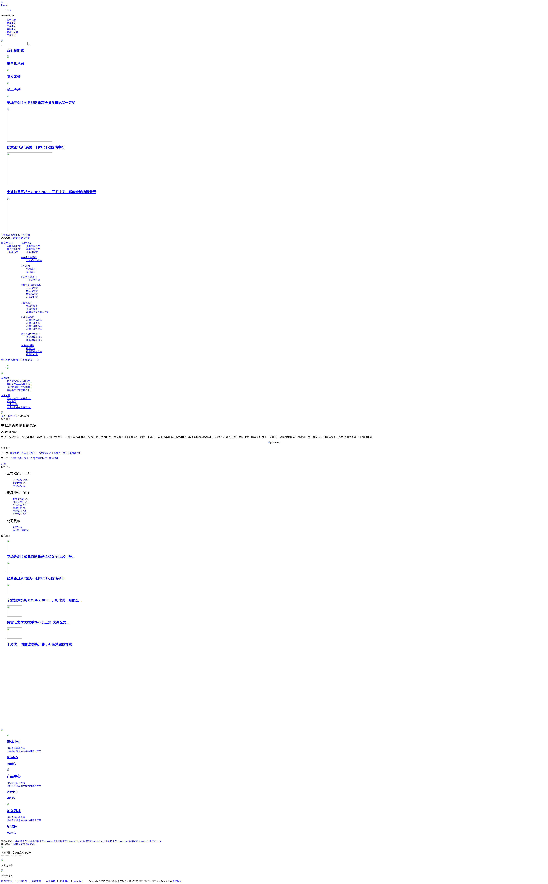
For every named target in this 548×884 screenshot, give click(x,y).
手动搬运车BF (22, 841)
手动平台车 (32, 308)
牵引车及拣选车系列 (31, 285)
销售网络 (5, 360)
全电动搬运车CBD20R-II (90, 841)
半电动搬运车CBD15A (41, 841)
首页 (3, 415)
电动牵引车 (32, 297)
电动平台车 (32, 305)
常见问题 (5, 395)
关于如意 (11, 20)
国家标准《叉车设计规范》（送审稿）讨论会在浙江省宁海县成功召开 (45, 453)
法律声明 (64, 881)
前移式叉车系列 (29, 257)
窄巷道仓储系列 (29, 277)
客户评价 (25, 360)
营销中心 (11, 29)
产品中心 (11, 26)
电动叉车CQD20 (153, 841)
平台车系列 (26, 302)
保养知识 (5, 378)
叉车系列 (25, 266)
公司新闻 (5, 235)
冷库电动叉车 (33, 323)
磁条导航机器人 (34, 340)
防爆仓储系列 (27, 345)
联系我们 (22, 881)
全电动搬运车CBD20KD (65, 841)
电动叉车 (30, 269)
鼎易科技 (177, 881)
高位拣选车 (32, 291)
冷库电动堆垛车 (34, 326)
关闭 (3, 463)
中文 (9, 10)
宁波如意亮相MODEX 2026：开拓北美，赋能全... (44, 600)
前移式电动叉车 (34, 260)
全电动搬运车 (14, 246)
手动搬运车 (12, 252)
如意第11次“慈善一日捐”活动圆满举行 (36, 578)
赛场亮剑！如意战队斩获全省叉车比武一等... (40, 556)
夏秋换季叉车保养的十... (19, 390)
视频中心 (15, 235)
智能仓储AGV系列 (30, 334)
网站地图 (78, 881)
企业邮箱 (50, 881)
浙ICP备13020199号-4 (149, 881)
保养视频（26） (21, 511)
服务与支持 (12, 32)
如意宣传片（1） (21, 502)
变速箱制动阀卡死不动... (19, 407)
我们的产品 (29, 844)
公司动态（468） (21, 480)
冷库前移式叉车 (34, 320)
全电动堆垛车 (33, 246)
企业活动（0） (20, 505)
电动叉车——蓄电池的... (19, 384)
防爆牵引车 (32, 354)
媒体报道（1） (20, 508)
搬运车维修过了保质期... (19, 387)
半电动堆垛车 (33, 249)
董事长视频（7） (21, 499)
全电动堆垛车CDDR (113, 841)
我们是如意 (7, 881)
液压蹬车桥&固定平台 (37, 311)
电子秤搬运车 (14, 249)
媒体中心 (12, 415)
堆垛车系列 (26, 243)
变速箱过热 (12, 404)
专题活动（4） (20, 483)
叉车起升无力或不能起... (19, 398)
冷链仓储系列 (27, 317)
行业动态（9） (20, 486)
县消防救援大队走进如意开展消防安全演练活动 (34, 458)
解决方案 (25, 238)
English (4, 5)
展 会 (34, 360)
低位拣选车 (32, 288)
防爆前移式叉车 (34, 351)
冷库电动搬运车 (34, 329)
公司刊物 (25, 235)
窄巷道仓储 (33, 280)
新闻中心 (11, 23)
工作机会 (11, 35)
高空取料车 (32, 294)
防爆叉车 (30, 348)
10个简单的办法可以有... (19, 381)
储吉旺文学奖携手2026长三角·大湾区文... (38, 622)
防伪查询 (36, 881)
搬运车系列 (7, 243)
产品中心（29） (21, 514)
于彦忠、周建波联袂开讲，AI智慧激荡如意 (39, 644)
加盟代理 (15, 360)
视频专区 (18, 844)
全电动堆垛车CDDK (134, 841)
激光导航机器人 (34, 337)
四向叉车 (30, 272)
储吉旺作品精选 (21, 530)
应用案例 (15, 238)
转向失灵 (11, 401)
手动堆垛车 (32, 252)
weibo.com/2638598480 (12, 855)
